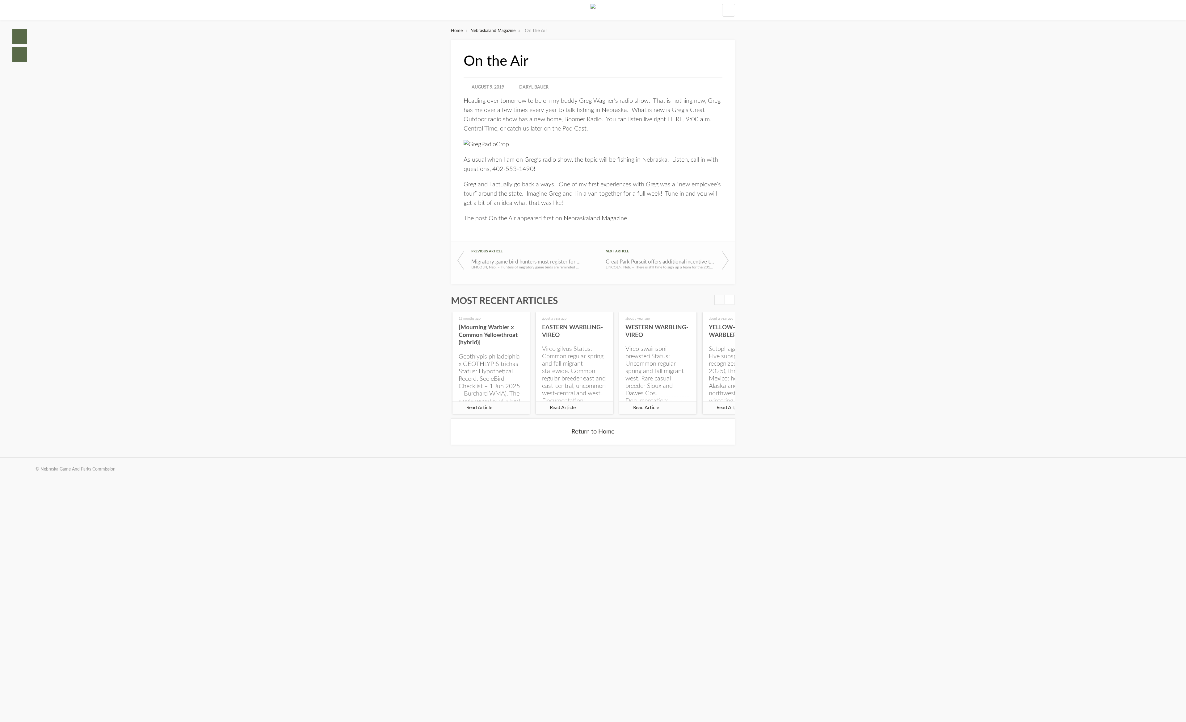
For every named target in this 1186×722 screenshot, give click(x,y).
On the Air (502, 218)
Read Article (479, 407)
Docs (19, 54)
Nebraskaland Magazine (493, 31)
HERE (675, 119)
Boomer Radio (583, 119)
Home (19, 36)
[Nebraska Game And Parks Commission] (593, 10)
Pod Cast (574, 129)
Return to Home (593, 432)
